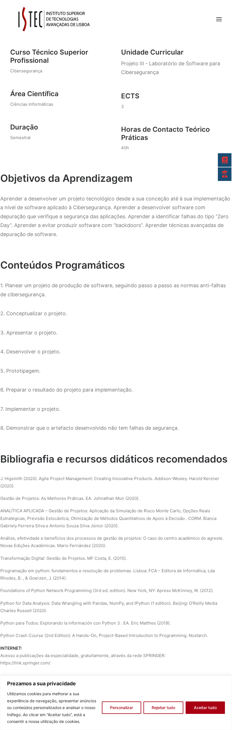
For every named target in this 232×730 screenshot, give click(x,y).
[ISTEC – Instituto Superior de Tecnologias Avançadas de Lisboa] (53, 19)
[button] (219, 19)
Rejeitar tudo (163, 707)
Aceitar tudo (205, 707)
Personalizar (121, 707)
